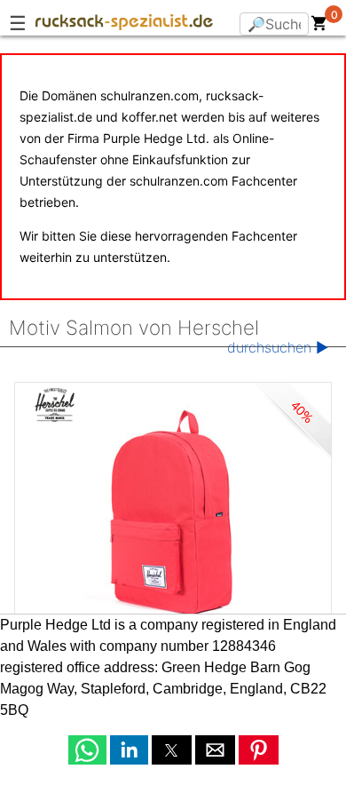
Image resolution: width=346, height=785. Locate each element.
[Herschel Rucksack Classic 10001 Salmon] (173, 515)
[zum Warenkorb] (319, 27)
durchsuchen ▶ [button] (277, 347)
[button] (87, 750)
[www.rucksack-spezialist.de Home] (124, 25)
